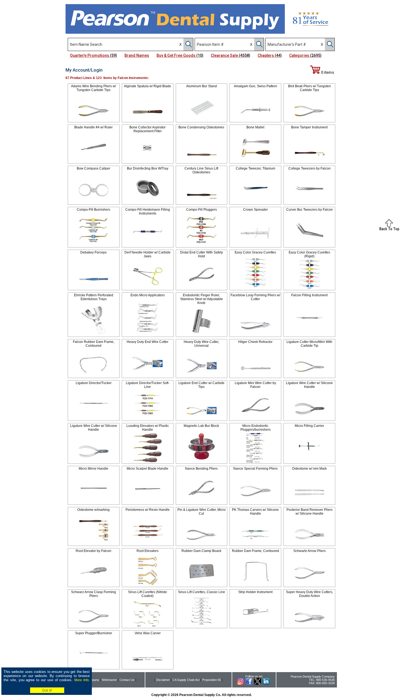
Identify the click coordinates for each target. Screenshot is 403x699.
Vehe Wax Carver (148, 633)
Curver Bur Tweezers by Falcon (309, 210)
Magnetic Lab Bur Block (201, 426)
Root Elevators (147, 551)
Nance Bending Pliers (201, 468)
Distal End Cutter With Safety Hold (201, 254)
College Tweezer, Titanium (255, 168)
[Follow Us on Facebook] (249, 683)
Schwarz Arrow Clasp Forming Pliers (93, 594)
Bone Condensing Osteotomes (201, 127)
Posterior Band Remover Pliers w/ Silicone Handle (309, 511)
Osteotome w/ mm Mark (309, 468)
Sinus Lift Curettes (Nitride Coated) (147, 594)
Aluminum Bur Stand (201, 86)
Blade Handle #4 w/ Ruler (93, 127)
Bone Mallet (255, 127)
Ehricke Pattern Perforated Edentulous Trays (93, 297)
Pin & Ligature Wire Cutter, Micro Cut (201, 511)
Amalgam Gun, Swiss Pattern (255, 86)
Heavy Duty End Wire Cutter (147, 342)
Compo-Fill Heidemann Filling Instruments (147, 211)
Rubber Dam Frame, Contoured (255, 551)
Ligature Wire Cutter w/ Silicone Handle (309, 385)
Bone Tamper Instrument (309, 127)
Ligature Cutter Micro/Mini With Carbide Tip (309, 344)
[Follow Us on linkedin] (266, 683)
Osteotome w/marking (93, 510)
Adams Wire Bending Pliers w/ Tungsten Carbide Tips (93, 88)
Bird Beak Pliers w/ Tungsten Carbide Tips (309, 88)
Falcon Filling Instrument (309, 295)
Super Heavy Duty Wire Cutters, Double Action (309, 594)
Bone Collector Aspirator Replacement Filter (147, 129)
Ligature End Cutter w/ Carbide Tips (201, 385)
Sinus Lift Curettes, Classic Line (201, 592)
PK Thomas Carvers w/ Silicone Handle (255, 511)
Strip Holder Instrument (255, 592)
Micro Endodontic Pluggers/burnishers (255, 428)
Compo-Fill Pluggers (201, 210)
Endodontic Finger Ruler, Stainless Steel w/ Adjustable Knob (201, 299)
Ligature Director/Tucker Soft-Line (147, 385)
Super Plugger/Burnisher (93, 633)
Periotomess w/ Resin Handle (148, 510)
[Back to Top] (389, 230)
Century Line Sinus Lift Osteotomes (201, 170)
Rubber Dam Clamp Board (201, 551)
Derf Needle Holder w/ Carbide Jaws (147, 254)
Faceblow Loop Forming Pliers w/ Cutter (255, 297)
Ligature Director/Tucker (94, 383)
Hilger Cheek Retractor (255, 342)
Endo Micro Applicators (147, 295)
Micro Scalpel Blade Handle (147, 468)
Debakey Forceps (93, 252)
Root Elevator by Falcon (93, 551)
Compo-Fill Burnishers (93, 210)
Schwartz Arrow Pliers (309, 551)
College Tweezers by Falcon (309, 168)
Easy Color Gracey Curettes (255, 252)
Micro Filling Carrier (309, 426)
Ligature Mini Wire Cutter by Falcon (255, 385)
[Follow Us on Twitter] (257, 683)
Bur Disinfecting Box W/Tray (147, 168)
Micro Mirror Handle (93, 468)
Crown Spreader (255, 210)
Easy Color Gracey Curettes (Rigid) (309, 254)
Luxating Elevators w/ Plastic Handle (147, 428)
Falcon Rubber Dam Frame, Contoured (93, 344)
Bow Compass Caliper (93, 168)
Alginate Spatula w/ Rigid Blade (147, 86)
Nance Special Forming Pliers (255, 468)
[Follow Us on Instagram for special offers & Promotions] (240, 683)
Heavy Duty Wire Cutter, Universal (201, 344)
